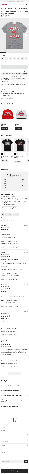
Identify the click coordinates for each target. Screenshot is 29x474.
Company (3, 445)
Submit (26, 462)
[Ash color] (4, 154)
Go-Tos (2, 434)
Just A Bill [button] (11, 357)
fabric (10, 214)
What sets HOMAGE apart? (9, 406)
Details (25, 73)
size (3, 214)
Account (3, 452)
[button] (23, 4)
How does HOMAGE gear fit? (10, 386)
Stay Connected (4, 441)
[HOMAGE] (4, 4)
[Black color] (2, 154)
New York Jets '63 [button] (13, 237)
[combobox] (7, 220)
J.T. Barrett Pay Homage (7, 156)
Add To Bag (4, 128)
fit (6, 214)
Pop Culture (4, 430)
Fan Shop (3, 8)
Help (2, 448)
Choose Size (14, 67)
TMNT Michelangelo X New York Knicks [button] (16, 324)
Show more (4, 217)
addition (16, 214)
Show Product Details (7, 98)
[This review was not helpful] (16, 247)
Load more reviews (14, 374)
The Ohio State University (20, 8)
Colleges (10, 8)
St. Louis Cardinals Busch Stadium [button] (16, 296)
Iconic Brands (4, 438)
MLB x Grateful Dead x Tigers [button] (15, 269)
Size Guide (3, 61)
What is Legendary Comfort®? (10, 390)
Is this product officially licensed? (11, 395)
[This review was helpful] (13, 247)
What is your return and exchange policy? (11, 400)
